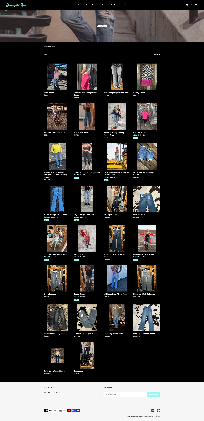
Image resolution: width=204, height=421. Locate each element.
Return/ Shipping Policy (53, 392)
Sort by (46, 54)
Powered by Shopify (154, 416)
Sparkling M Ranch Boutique (139, 416)
